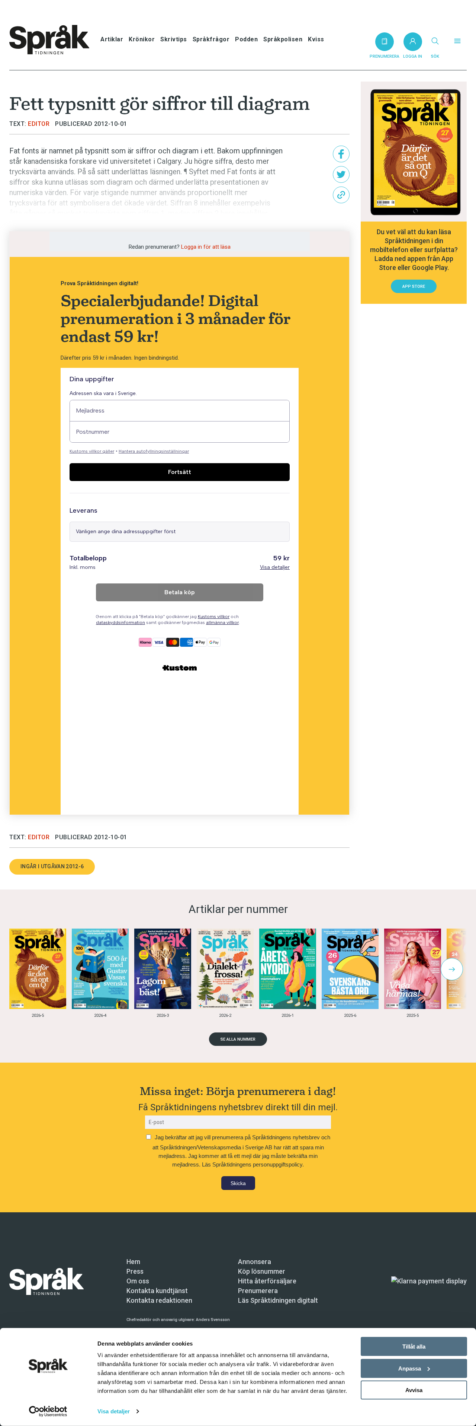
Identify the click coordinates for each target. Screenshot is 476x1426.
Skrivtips (173, 39)
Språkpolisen (282, 39)
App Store (413, 286)
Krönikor (142, 39)
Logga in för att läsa (206, 246)
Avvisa (413, 1390)
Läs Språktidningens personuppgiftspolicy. (253, 1164)
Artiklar (111, 39)
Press (135, 1271)
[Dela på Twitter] (341, 174)
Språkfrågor (211, 39)
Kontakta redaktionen (159, 1300)
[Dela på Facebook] (341, 154)
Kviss (316, 39)
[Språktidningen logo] (46, 1281)
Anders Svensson (213, 1319)
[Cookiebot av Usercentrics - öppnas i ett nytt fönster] (48, 1411)
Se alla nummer (238, 1039)
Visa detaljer (113, 1411)
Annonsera (254, 1262)
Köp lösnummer (261, 1271)
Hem (133, 1262)
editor (38, 123)
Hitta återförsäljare (267, 1281)
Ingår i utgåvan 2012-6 (52, 866)
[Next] (452, 969)
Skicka (238, 1183)
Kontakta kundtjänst (157, 1291)
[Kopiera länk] (341, 195)
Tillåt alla (413, 1346)
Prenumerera (258, 1291)
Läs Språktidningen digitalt (278, 1300)
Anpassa (409, 1368)
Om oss (137, 1281)
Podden (246, 39)
